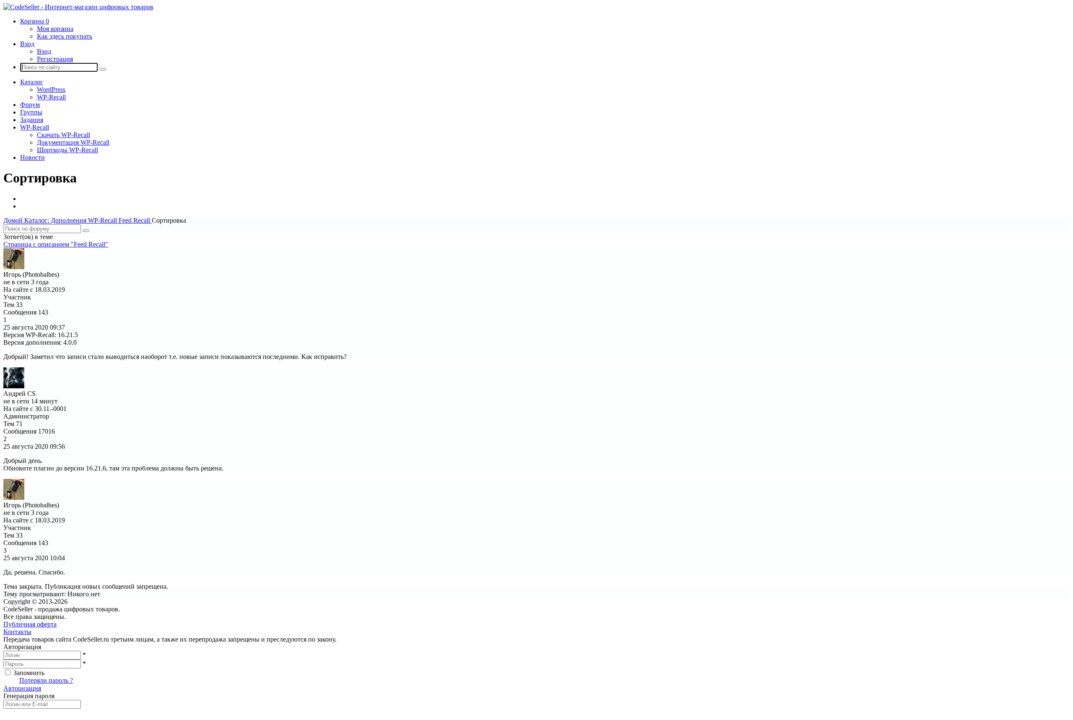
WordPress (51, 89)
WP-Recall (51, 97)
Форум (30, 104)
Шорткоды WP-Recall (67, 149)
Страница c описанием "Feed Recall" (55, 244)
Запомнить (28, 672)
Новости (32, 157)
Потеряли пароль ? (46, 680)
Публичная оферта (30, 624)
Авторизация (22, 688)
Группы (31, 112)
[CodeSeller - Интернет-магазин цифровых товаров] (78, 6)
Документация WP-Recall (73, 142)
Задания (31, 119)
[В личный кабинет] (13, 266)
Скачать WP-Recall (63, 134)
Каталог (31, 82)
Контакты (17, 631)
